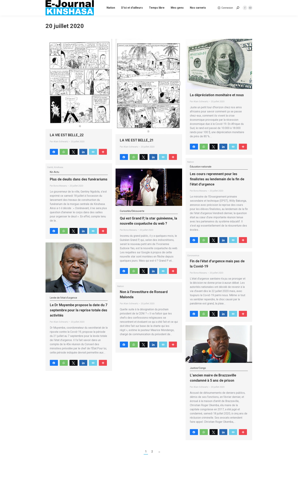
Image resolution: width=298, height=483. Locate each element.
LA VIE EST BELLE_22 (66, 135)
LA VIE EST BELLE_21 (136, 140)
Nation (190, 162)
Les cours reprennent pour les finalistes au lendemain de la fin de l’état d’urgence (217, 175)
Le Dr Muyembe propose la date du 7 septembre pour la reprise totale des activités (78, 306)
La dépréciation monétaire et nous (217, 95)
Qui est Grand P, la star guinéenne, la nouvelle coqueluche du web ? (148, 218)
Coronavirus (193, 255)
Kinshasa (58, 167)
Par (59, 141)
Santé (50, 167)
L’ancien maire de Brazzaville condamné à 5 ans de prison (213, 374)
